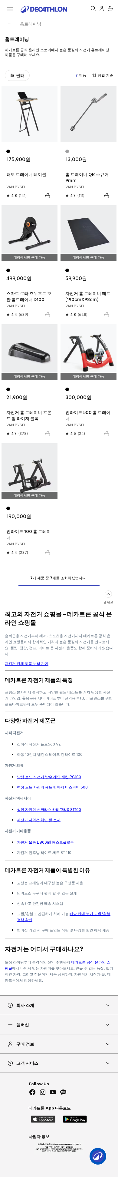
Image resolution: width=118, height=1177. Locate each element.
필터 (20, 75)
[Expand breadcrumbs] (9, 24)
